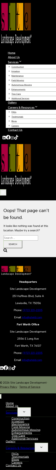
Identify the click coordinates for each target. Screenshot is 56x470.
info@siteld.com (32, 317)
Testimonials (17, 117)
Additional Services (20, 98)
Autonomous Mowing (21, 85)
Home (11, 53)
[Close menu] (1, 396)
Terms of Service (29, 387)
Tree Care (16, 94)
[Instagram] (12, 138)
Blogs (14, 121)
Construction (17, 67)
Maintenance (17, 76)
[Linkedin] (4, 138)
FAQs (13, 112)
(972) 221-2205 (33, 310)
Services (11, 412)
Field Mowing (17, 80)
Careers (15, 126)
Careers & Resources (20, 448)
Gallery (12, 102)
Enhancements (18, 89)
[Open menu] (3, 192)
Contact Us (15, 130)
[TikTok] (16, 138)
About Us (14, 57)
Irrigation (15, 71)
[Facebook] (8, 138)
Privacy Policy (8, 387)
